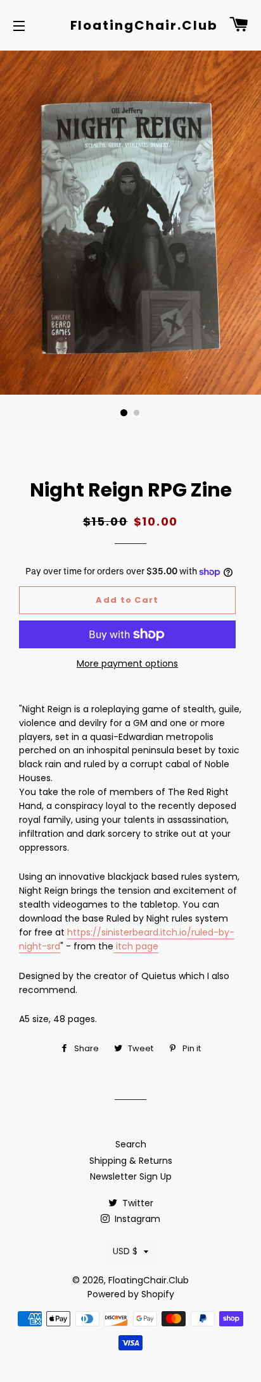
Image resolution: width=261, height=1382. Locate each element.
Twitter (136, 1203)
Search (130, 1144)
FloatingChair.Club (130, 25)
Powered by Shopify (130, 1294)
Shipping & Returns (130, 1160)
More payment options (127, 663)
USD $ (125, 1251)
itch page (135, 946)
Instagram (136, 1218)
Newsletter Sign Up (131, 1176)
